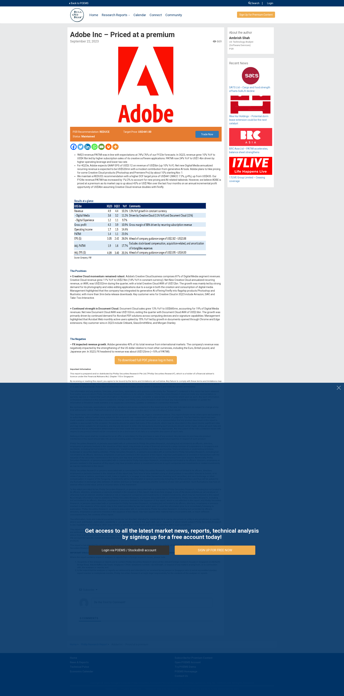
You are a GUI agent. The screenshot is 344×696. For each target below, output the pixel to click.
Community (173, 15)
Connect (156, 15)
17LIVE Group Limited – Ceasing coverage (247, 179)
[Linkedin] (87, 147)
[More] (115, 147)
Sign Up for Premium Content (256, 14)
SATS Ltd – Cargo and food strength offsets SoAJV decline (249, 89)
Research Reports (114, 15)
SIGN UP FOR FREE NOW (215, 550)
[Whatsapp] (94, 147)
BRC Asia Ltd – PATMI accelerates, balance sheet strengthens (248, 150)
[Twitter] (80, 147)
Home (93, 15)
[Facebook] (73, 147)
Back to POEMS (79, 3)
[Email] (101, 147)
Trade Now (207, 134)
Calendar (139, 15)
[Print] (108, 147)
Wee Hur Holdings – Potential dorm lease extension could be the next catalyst (248, 120)
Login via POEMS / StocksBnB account (129, 550)
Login (270, 3)
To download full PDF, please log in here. (146, 360)
